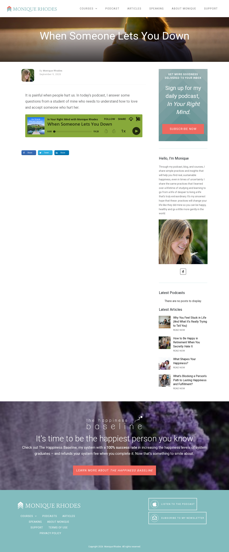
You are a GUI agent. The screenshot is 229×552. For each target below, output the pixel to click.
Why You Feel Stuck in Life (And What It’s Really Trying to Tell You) (183, 324)
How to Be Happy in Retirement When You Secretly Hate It (183, 344)
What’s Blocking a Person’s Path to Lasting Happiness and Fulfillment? (183, 382)
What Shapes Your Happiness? (183, 363)
